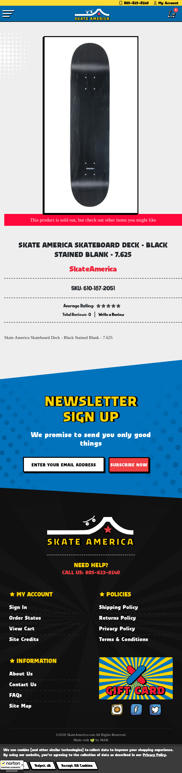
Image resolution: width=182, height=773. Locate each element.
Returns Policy (117, 617)
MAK (104, 740)
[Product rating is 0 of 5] (108, 305)
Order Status (25, 617)
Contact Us (22, 684)
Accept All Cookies (76, 765)
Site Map (20, 705)
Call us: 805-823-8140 (91, 572)
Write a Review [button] (111, 314)
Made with (81, 740)
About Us (21, 673)
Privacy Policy (117, 628)
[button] (12, 766)
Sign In (18, 607)
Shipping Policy (118, 607)
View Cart (22, 628)
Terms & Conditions (123, 639)
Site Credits (24, 639)
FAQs (15, 695)
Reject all (42, 765)
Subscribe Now (128, 465)
